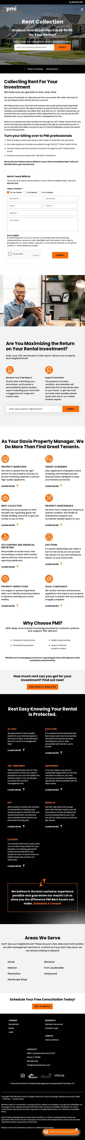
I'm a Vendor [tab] (47, 192)
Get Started (42, 1006)
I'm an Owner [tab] (16, 192)
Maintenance (52, 69)
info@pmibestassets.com (38, 1065)
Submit (62, 47)
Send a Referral (52, 1040)
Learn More (8, 486)
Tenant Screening (35, 69)
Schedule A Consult (47, 903)
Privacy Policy (18, 1099)
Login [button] (11, 1032)
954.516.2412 (77, 2)
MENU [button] (82, 9)
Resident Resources (54, 1024)
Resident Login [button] (51, 1028)
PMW (78, 1097)
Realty (11, 1028)
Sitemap (7, 1099)
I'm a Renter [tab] (31, 192)
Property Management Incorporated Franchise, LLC (52, 1083)
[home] (10, 9)
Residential (14, 1024)
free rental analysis (42, 686)
